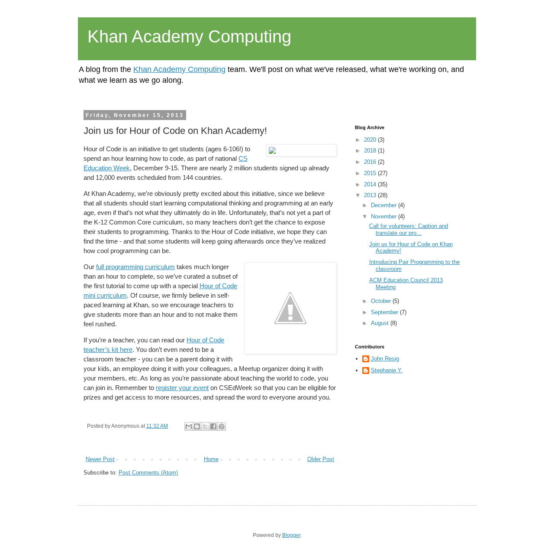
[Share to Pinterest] (221, 426)
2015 (371, 173)
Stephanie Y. (387, 370)
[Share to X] (205, 426)
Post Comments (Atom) (148, 472)
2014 (371, 184)
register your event (182, 387)
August (380, 323)
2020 (371, 140)
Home (211, 459)
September (385, 312)
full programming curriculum (135, 266)
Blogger (291, 535)
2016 (371, 162)
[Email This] (188, 426)
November (384, 216)
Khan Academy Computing (189, 36)
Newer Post (100, 459)
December (384, 205)
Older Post (320, 459)
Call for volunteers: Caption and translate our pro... (408, 229)
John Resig (385, 358)
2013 (371, 195)
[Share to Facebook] (213, 426)
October (382, 301)
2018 (371, 150)
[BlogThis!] (197, 426)
